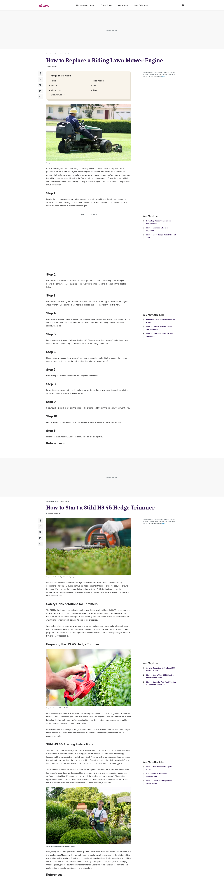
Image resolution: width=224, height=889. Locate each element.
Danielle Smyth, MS (54, 514)
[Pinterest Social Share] (40, 79)
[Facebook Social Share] (40, 73)
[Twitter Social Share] (40, 85)
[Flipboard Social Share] (40, 91)
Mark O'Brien (52, 66)
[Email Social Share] (40, 96)
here (163, 76)
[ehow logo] (44, 5)
